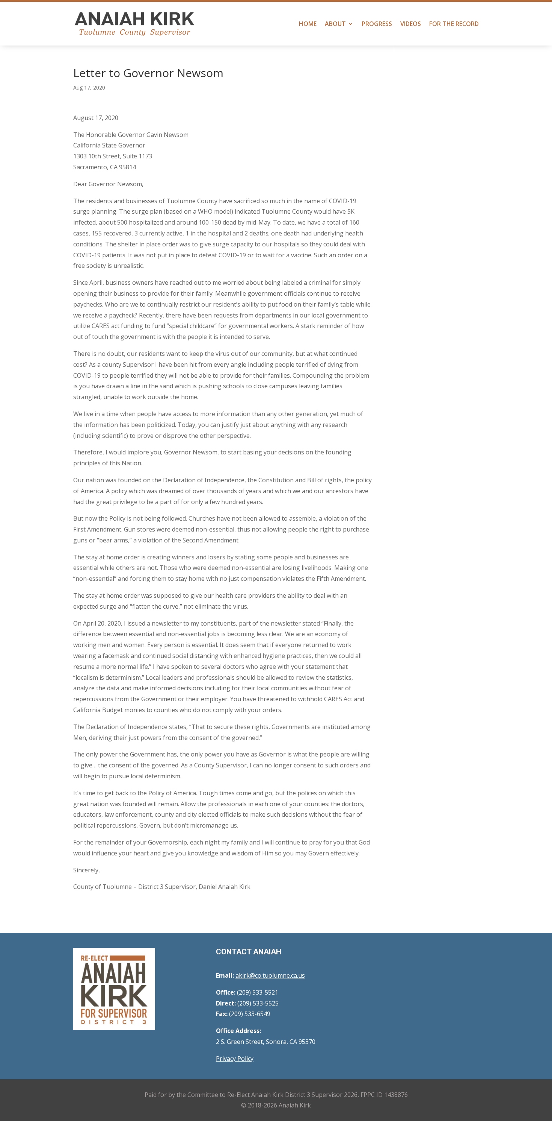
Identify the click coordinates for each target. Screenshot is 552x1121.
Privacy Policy (234, 1058)
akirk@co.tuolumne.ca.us (270, 975)
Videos (410, 24)
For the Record (454, 24)
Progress (377, 24)
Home (308, 24)
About (335, 24)
